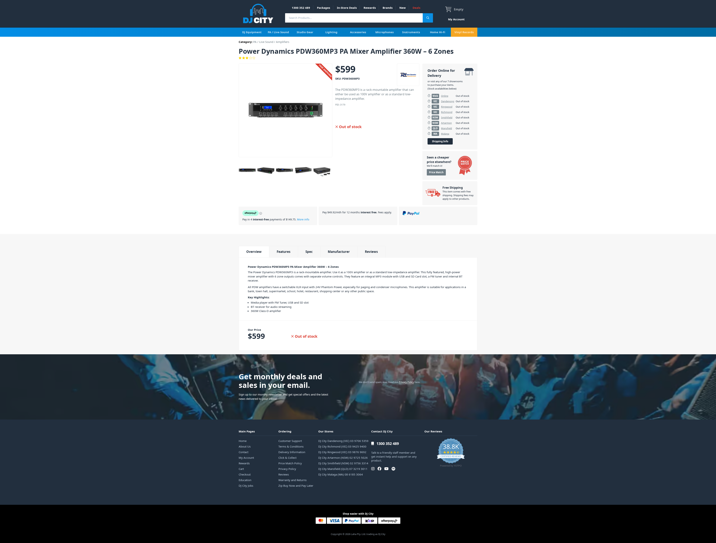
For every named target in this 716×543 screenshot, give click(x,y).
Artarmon (446, 123)
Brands (387, 8)
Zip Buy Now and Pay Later (295, 485)
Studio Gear (305, 32)
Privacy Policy (406, 382)
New (402, 8)
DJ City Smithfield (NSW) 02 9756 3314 (343, 463)
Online (444, 96)
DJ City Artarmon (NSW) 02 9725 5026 (343, 457)
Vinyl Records (464, 32)
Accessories (358, 32)
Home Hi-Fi (437, 32)
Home (242, 441)
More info (303, 219)
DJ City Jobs (246, 485)
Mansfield (446, 128)
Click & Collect (287, 457)
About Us (245, 446)
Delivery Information (291, 452)
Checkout (245, 474)
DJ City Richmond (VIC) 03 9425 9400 (342, 446)
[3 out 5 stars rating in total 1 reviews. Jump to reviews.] (358, 58)
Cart (241, 469)
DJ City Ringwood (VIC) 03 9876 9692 (342, 452)
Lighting (331, 32)
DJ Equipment (252, 32)
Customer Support (290, 441)
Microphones (384, 32)
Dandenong (447, 101)
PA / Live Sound (278, 32)
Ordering (284, 431)
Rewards (370, 8)
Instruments (411, 32)
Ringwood (446, 106)
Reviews (371, 251)
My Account (456, 19)
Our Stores (325, 431)
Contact (243, 452)
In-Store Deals (347, 8)
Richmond (446, 112)
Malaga (445, 133)
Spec (309, 251)
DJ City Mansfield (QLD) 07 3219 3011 (343, 469)
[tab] (254, 251)
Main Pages (247, 431)
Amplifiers (282, 42)
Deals (416, 8)
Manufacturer (339, 251)
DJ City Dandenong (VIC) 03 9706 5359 (343, 441)
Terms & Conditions (291, 446)
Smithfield (446, 117)
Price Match (436, 172)
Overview (254, 251)
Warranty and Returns (292, 480)
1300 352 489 (301, 8)
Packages (323, 8)
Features (283, 251)
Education (245, 480)
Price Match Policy (290, 463)
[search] (354, 17)
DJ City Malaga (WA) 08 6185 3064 (340, 474)
